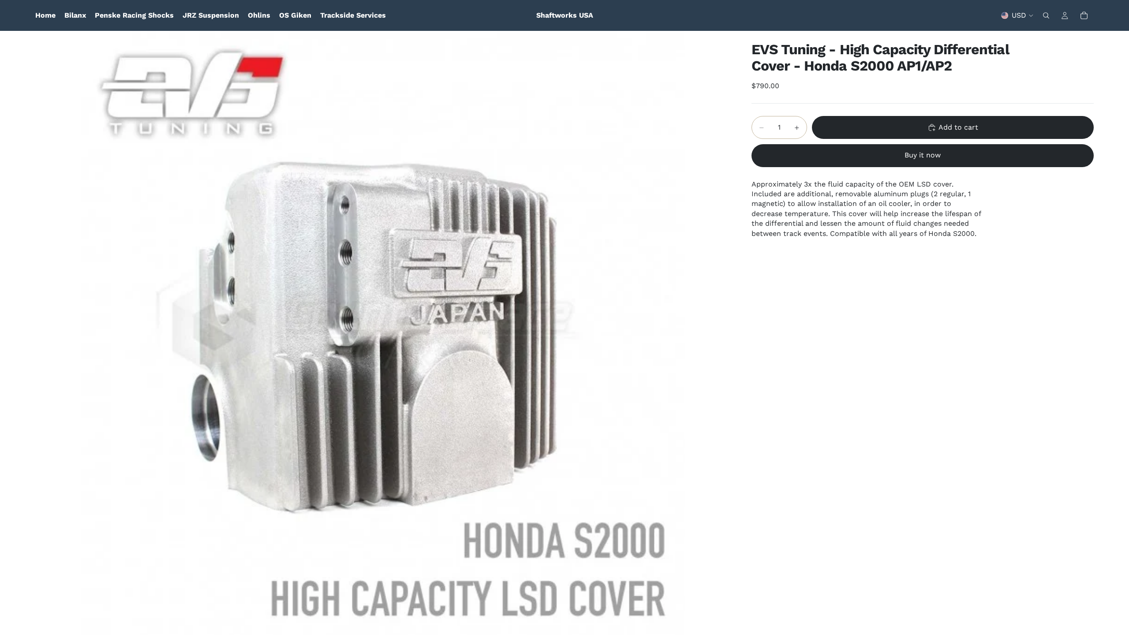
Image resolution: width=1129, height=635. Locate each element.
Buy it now (923, 155)
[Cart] (1084, 15)
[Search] (1046, 15)
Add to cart (958, 127)
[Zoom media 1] (382, 333)
